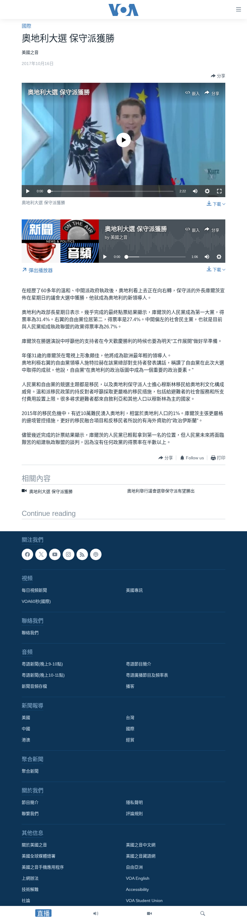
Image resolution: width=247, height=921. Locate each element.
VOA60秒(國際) (36, 601)
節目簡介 (30, 802)
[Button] (218, 75)
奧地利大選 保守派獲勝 (59, 92)
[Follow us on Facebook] (27, 554)
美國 (26, 717)
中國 (26, 729)
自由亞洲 (134, 867)
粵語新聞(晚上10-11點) (43, 675)
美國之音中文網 (140, 845)
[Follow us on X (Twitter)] (41, 554)
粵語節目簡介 (138, 664)
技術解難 (30, 889)
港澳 (26, 740)
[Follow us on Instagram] (68, 554)
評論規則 (134, 813)
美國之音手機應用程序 (43, 867)
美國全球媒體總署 (38, 856)
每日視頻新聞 (34, 590)
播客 (130, 686)
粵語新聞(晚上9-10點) (42, 664)
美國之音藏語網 (140, 856)
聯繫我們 (30, 813)
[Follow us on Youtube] (55, 554)
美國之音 (119, 237)
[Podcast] (96, 554)
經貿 (130, 740)
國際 (26, 26)
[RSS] (82, 554)
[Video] (149, 913)
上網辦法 (30, 878)
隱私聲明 (134, 802)
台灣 (130, 717)
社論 (26, 900)
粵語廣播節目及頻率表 (147, 675)
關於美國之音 (34, 845)
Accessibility (137, 889)
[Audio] (96, 913)
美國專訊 (134, 590)
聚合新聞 (30, 771)
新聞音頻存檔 (34, 686)
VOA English (137, 878)
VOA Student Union (144, 900)
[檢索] (203, 913)
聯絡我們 (30, 633)
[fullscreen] (219, 191)
